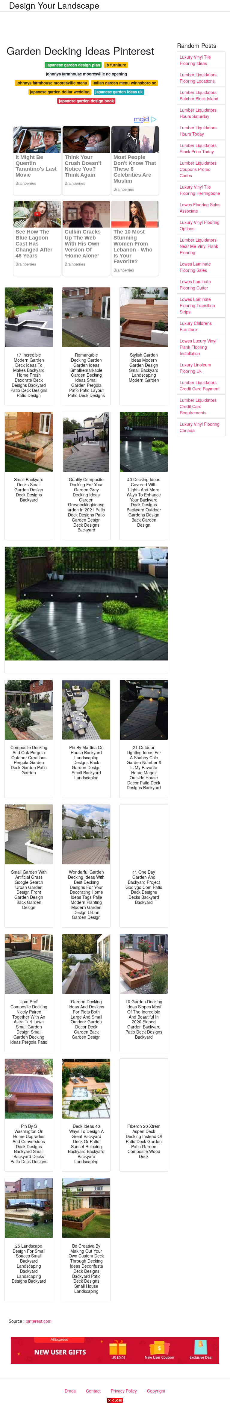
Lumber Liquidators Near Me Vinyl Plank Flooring (199, 246)
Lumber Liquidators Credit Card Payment (200, 385)
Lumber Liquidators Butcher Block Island (199, 95)
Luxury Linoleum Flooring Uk (195, 368)
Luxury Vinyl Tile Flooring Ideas (195, 60)
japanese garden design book (86, 101)
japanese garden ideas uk (119, 92)
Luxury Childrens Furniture (196, 326)
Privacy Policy (124, 1391)
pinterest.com (39, 1321)
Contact (93, 1391)
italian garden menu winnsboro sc (124, 83)
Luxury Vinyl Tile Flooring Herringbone (200, 190)
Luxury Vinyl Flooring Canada (200, 427)
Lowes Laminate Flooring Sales (195, 267)
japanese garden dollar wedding (60, 92)
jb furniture (115, 65)
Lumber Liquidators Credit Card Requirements (198, 406)
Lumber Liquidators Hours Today (198, 131)
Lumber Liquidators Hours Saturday (198, 113)
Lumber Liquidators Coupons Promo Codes (198, 169)
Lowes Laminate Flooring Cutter (195, 284)
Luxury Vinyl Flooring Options (200, 225)
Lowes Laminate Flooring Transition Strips (197, 305)
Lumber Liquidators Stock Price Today (198, 148)
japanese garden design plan (73, 65)
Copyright (156, 1391)
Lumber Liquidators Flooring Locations (198, 78)
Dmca (70, 1391)
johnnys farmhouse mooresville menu (51, 83)
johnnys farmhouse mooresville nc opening (86, 74)
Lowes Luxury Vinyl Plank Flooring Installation (198, 347)
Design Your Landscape (54, 5)
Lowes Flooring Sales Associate (200, 207)
